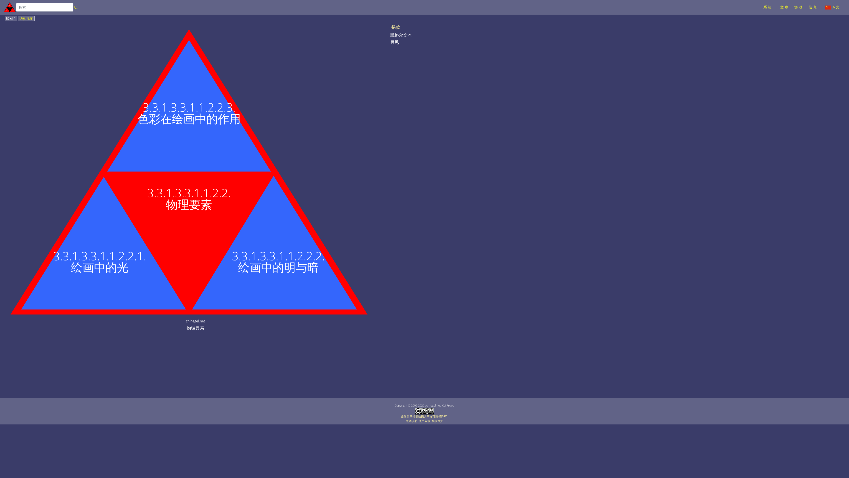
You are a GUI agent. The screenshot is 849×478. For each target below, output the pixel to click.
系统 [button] (767, 7)
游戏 (798, 7)
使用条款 (424, 421)
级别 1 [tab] (11, 19)
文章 (784, 7)
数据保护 (437, 421)
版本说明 (411, 421)
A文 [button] (835, 7)
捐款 (395, 27)
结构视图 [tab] (26, 19)
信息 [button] (813, 7)
